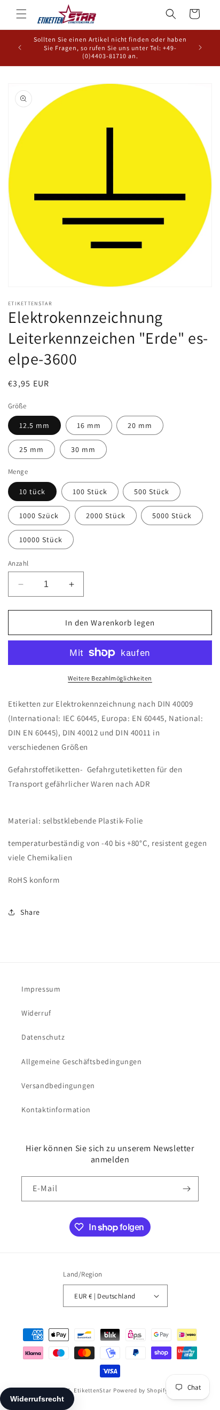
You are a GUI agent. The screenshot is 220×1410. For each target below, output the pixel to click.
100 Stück (90, 491)
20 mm (140, 425)
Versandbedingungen (58, 1085)
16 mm (89, 425)
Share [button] (30, 912)
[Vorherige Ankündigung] (20, 47)
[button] (21, 14)
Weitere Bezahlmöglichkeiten (110, 678)
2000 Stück (105, 515)
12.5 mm (34, 425)
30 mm (83, 449)
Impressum (40, 989)
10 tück (32, 491)
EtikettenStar (93, 1390)
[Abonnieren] (186, 1188)
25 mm (31, 449)
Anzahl (18, 563)
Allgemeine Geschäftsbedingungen (81, 1061)
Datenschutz (43, 1037)
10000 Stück (40, 539)
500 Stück (151, 491)
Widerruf (36, 1013)
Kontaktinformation (56, 1109)
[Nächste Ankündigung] (200, 47)
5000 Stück (172, 515)
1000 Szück (39, 515)
